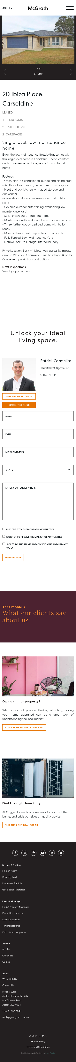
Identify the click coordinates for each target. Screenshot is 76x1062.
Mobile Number (14, 452)
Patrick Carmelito (55, 360)
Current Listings (19, 405)
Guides (6, 961)
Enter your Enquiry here (20, 487)
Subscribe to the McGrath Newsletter (30, 529)
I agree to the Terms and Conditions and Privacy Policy (37, 546)
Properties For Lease (13, 913)
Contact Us (8, 985)
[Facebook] (15, 852)
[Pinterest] (33, 852)
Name (8, 416)
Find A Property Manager (15, 907)
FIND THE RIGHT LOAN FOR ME (21, 825)
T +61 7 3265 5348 (11, 1011)
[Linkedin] (52, 852)
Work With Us (9, 979)
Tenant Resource (11, 925)
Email (8, 434)
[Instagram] (24, 852)
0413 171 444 (48, 375)
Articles (6, 949)
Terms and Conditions (38, 1047)
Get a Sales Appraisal (13, 889)
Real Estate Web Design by (38, 1053)
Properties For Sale (12, 883)
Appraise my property (19, 396)
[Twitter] (61, 852)
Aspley (7, 8)
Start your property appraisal (24, 727)
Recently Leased (10, 919)
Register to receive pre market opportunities (34, 536)
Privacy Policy (38, 1041)
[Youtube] (43, 852)
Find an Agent (9, 870)
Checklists (7, 955)
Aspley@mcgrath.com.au (15, 1017)
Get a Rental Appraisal (14, 932)
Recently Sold (9, 877)
